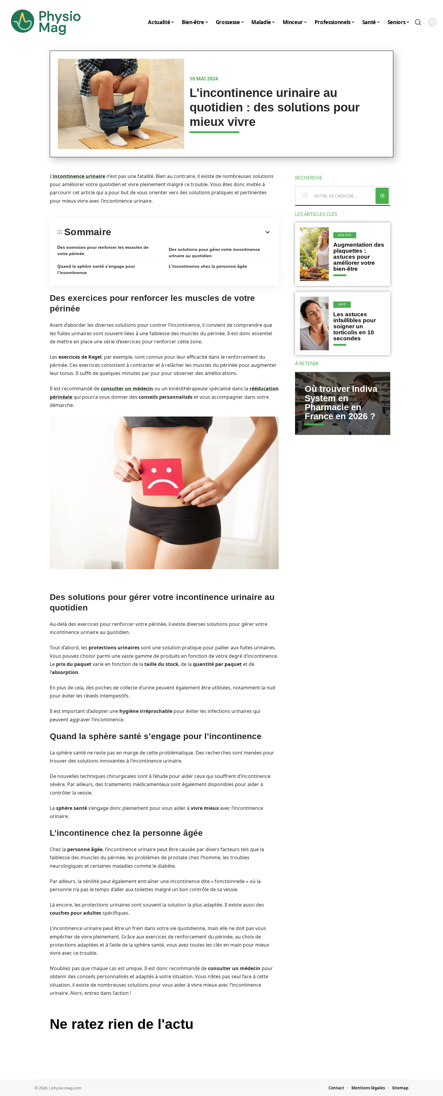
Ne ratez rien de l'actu (121, 1024)
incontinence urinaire (79, 176)
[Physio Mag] (46, 22)
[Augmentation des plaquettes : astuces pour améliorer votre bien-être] (314, 254)
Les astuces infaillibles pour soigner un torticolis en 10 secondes (354, 326)
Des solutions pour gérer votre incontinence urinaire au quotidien (214, 252)
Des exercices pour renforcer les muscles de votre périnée (103, 250)
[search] (418, 22)
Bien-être (344, 235)
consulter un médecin (127, 388)
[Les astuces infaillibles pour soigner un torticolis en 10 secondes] (314, 323)
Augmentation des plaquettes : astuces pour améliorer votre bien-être (358, 257)
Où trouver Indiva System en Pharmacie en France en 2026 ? (341, 402)
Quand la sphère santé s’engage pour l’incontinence (96, 269)
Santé (342, 304)
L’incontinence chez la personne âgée (208, 266)
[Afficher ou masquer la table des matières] (191, 232)
